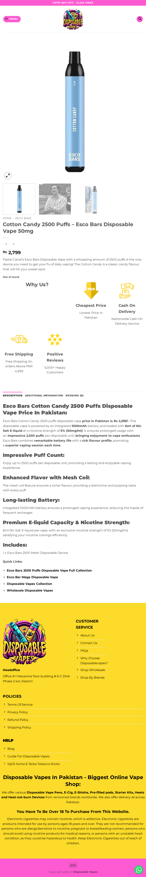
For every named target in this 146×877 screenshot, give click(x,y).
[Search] (140, 19)
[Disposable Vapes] (73, 19)
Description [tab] (12, 395)
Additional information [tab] (44, 395)
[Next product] (6, 244)
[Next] (135, 110)
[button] (12, 19)
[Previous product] (14, 244)
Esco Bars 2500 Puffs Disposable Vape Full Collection (49, 570)
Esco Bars (23, 218)
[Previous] (10, 110)
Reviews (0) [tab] (74, 395)
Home (7, 218)
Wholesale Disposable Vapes (30, 590)
